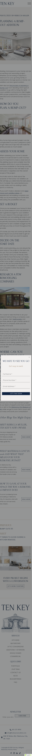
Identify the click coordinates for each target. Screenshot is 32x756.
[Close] (29, 357)
